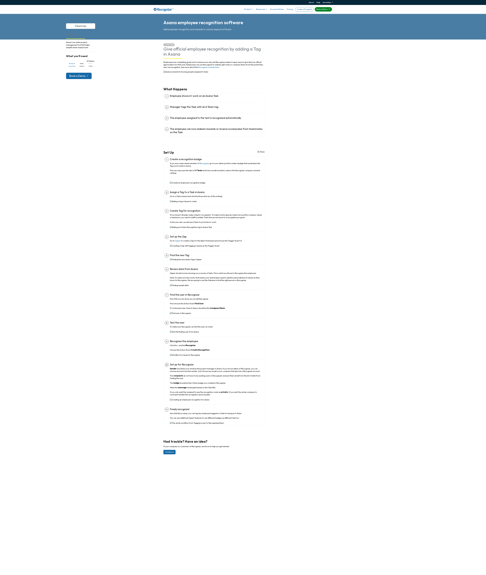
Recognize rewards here (208, 67)
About (311, 2)
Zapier (178, 240)
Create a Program (304, 9)
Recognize (204, 163)
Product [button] (247, 9)
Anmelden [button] (327, 2)
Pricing (290, 9)
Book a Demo (322, 9)
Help (318, 2)
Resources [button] (261, 9)
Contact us (169, 452)
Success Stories (277, 9)
